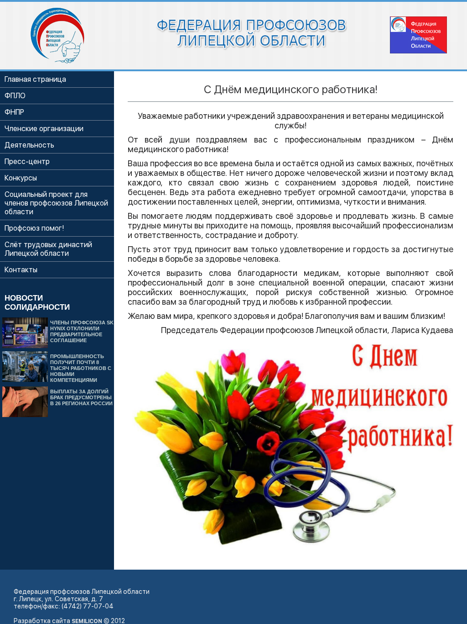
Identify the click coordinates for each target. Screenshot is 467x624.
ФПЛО (15, 95)
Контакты (21, 269)
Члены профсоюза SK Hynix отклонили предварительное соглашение (82, 331)
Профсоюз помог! (34, 228)
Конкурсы (21, 178)
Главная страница (35, 79)
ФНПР (14, 112)
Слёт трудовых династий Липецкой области (48, 249)
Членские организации (44, 128)
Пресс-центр (27, 161)
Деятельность (29, 145)
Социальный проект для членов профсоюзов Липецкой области (56, 203)
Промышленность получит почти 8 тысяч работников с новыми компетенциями (80, 368)
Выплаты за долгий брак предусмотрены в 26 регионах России (81, 397)
